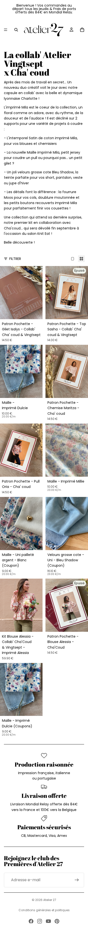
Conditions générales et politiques (44, 910)
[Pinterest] (57, 921)
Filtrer (15, 258)
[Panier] (82, 29)
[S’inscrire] (77, 880)
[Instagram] (40, 921)
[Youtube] (48, 921)
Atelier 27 (49, 900)
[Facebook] (31, 921)
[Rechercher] (16, 29)
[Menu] (5, 29)
